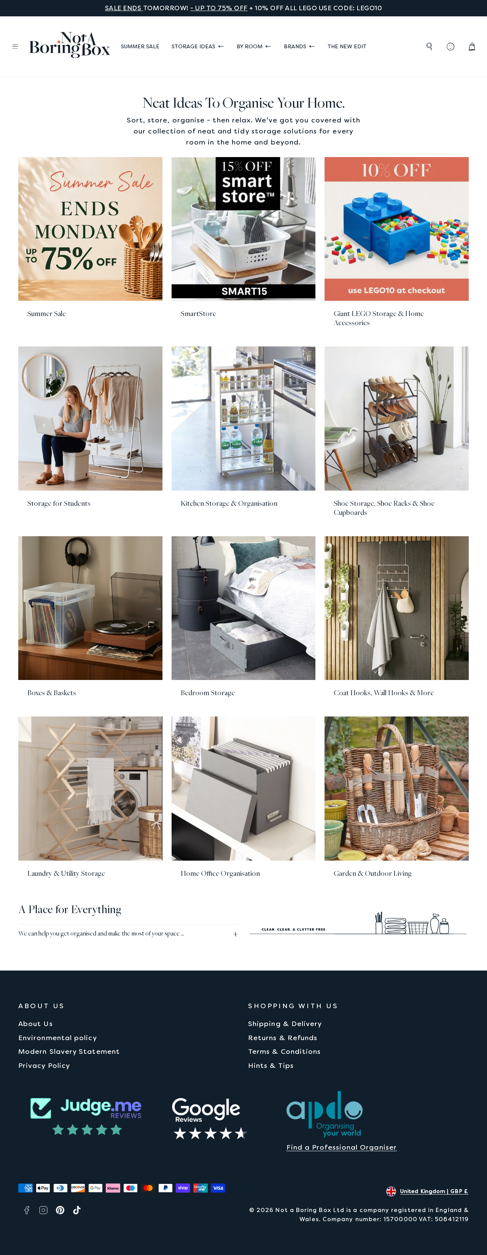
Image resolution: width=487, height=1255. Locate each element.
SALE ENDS (124, 8)
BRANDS (295, 46)
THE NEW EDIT (347, 46)
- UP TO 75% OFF (219, 8)
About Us (35, 1023)
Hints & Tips (271, 1065)
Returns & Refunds (282, 1037)
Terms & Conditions (284, 1051)
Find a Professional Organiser (341, 1147)
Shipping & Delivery (285, 1023)
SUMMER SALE (140, 46)
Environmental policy (57, 1037)
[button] (15, 46)
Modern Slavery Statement (69, 1051)
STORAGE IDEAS (193, 46)
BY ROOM (250, 46)
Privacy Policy (44, 1065)
